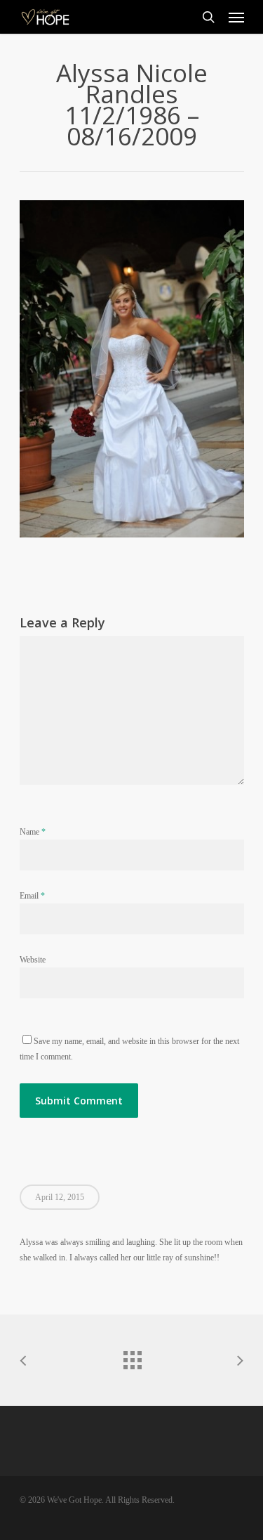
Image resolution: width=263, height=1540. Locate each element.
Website (33, 960)
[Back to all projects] (132, 1357)
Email (32, 896)
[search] (208, 16)
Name (33, 832)
